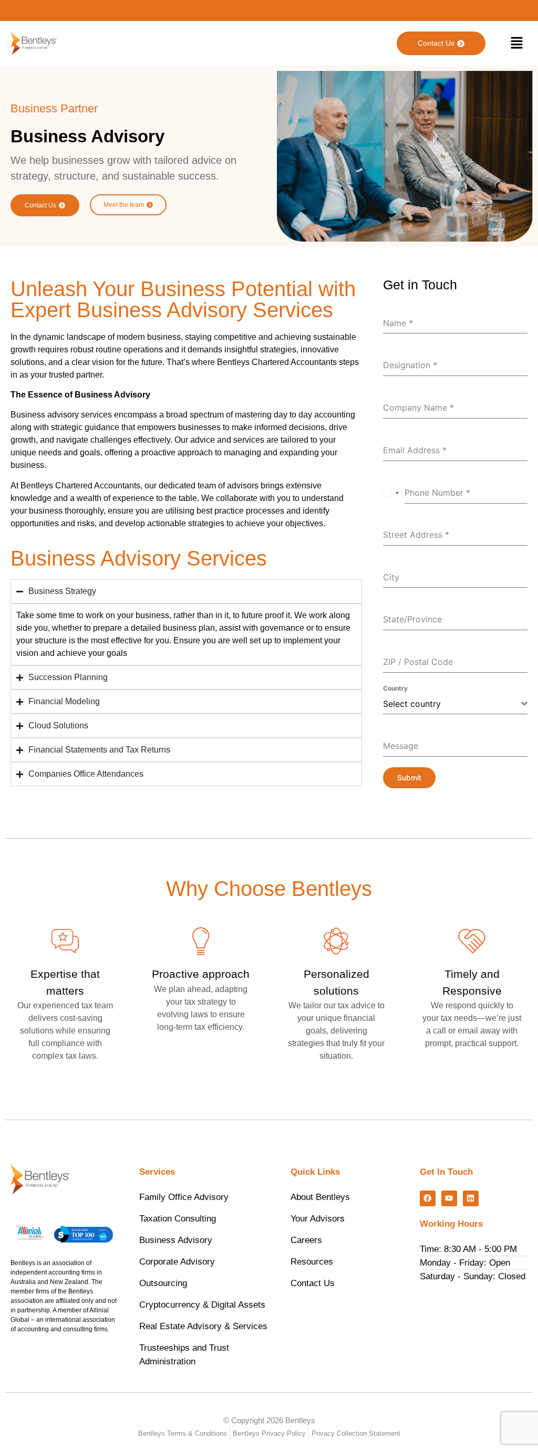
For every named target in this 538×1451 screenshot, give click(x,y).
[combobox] (391, 493)
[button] (516, 43)
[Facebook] (428, 1198)
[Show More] (201, 941)
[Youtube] (449, 1198)
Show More (201, 1050)
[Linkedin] (471, 1198)
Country (395, 688)
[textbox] (452, 704)
